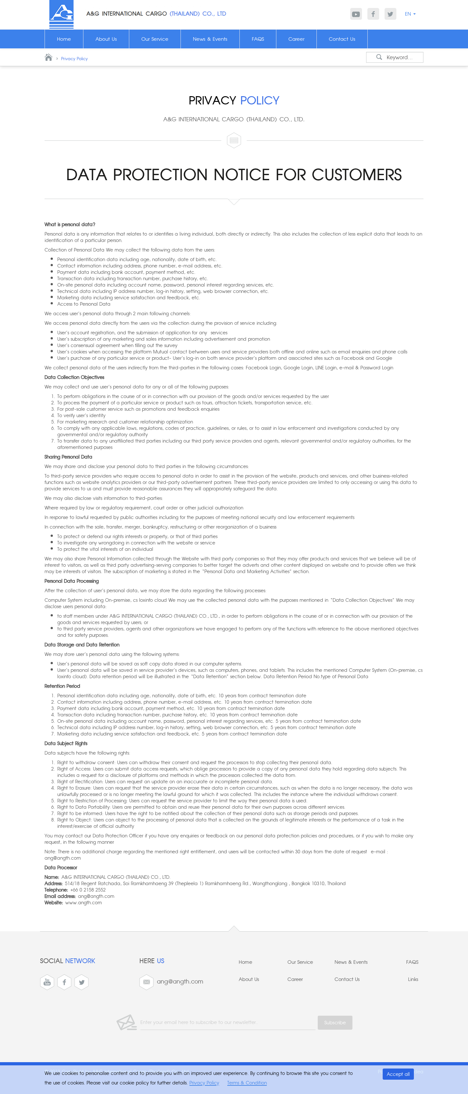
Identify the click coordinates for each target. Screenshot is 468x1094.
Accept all (398, 1074)
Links (413, 980)
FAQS (412, 962)
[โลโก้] (61, 14)
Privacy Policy (74, 58)
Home (245, 962)
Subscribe (335, 1023)
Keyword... (400, 57)
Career (295, 980)
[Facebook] (373, 14)
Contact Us (347, 980)
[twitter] (390, 14)
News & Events (351, 962)
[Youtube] (356, 14)
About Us (249, 980)
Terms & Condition (247, 1083)
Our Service (300, 962)
